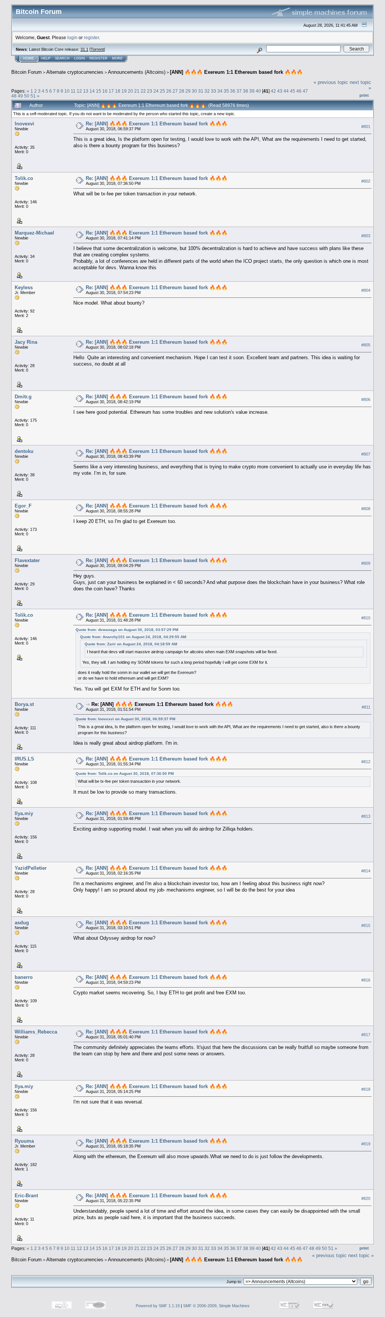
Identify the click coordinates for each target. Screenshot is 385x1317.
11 (73, 90)
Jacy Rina (26, 342)
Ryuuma (24, 1141)
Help (45, 58)
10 (67, 90)
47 (305, 90)
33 (213, 90)
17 (111, 90)
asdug (22, 922)
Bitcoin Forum (26, 72)
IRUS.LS (24, 759)
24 (156, 90)
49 (20, 95)
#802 (365, 181)
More (117, 58)
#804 (365, 290)
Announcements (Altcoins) (136, 72)
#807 (365, 454)
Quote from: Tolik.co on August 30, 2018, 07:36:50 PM (125, 773)
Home (28, 58)
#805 (365, 345)
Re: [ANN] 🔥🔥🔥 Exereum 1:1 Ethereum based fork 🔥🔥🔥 (156, 124)
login (72, 37)
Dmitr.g (23, 396)
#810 (365, 618)
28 (181, 90)
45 (292, 90)
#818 (365, 1089)
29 (188, 90)
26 (168, 90)
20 (130, 90)
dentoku (24, 451)
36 (232, 90)
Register (98, 58)
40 (258, 90)
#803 (365, 235)
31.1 (84, 49)
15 (98, 90)
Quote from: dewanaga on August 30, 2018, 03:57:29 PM (127, 630)
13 (85, 90)
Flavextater (27, 560)
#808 (365, 508)
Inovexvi (24, 124)
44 (286, 90)
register (91, 37)
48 (14, 95)
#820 (365, 1198)
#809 (365, 563)
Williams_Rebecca (36, 1032)
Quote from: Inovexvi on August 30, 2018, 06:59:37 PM (125, 719)
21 (136, 90)
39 (252, 90)
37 (239, 90)
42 (273, 90)
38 (245, 90)
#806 (365, 399)
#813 (365, 816)
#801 (365, 126)
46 (299, 90)
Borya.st (24, 704)
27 (175, 90)
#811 (366, 707)
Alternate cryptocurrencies (74, 72)
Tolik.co (24, 178)
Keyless (24, 287)
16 (105, 90)
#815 (365, 925)
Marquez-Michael (34, 233)
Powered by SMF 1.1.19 (158, 1305)
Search (62, 58)
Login (79, 58)
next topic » (361, 1255)
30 (194, 90)
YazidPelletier (31, 868)
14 (92, 90)
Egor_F (23, 506)
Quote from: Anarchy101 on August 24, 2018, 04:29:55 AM (133, 637)
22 (143, 90)
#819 (365, 1144)
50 (26, 95)
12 (79, 90)
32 (207, 90)
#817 (365, 1034)
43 (279, 90)
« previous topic (331, 82)
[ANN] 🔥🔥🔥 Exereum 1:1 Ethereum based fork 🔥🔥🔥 (236, 72)
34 (220, 90)
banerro (24, 977)
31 (200, 90)
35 (226, 90)
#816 (365, 980)
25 (162, 90)
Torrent (97, 49)
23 (149, 90)
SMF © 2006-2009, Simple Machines (216, 1305)
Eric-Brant (26, 1195)
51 (33, 95)
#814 (365, 871)
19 (124, 90)
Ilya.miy (24, 813)
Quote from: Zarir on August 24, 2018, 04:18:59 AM (131, 644)
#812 (365, 761)
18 (117, 90)
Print (364, 95)
